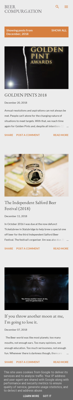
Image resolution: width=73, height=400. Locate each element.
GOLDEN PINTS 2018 (25, 95)
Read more (61, 135)
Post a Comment (28, 135)
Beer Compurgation (23, 9)
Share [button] (8, 135)
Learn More (31, 396)
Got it (47, 396)
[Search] (57, 6)
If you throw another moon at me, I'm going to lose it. (34, 319)
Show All (59, 30)
